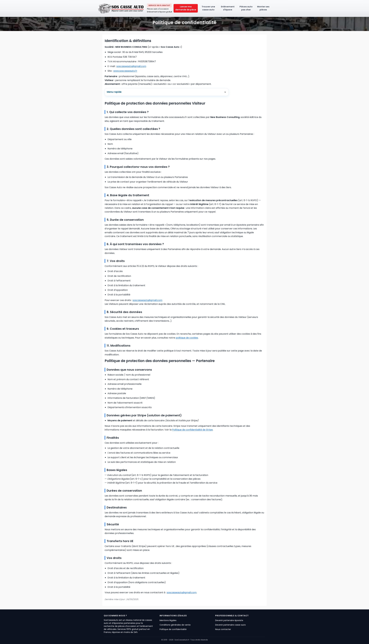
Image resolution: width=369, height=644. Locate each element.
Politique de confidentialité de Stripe (192, 429)
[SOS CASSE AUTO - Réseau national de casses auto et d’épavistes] (121, 8)
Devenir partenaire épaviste (229, 620)
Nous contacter (223, 629)
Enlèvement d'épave (228, 8)
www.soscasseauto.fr (125, 71)
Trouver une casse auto (208, 8)
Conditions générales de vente (175, 624)
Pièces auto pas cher (246, 8)
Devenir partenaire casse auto (230, 624)
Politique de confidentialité (173, 629)
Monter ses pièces (263, 8)
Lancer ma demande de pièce (185, 8)
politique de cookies (187, 337)
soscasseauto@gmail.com (131, 66)
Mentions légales (168, 620)
